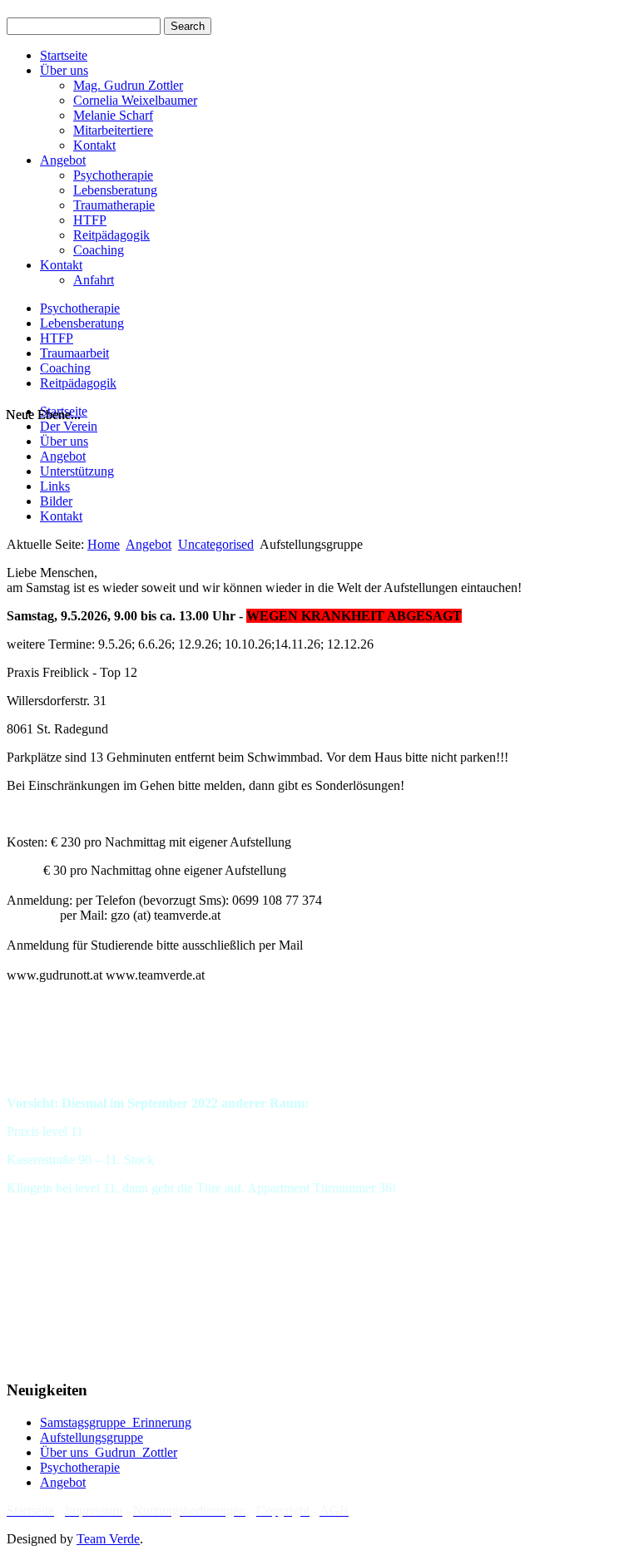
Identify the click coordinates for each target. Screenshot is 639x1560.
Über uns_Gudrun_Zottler (108, 1452)
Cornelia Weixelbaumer (135, 100)
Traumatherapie (114, 205)
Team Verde (108, 1539)
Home (103, 544)
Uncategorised (216, 544)
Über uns (64, 70)
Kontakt (94, 145)
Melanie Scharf (113, 115)
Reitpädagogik (111, 235)
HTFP (89, 220)
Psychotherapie (113, 175)
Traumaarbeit (74, 353)
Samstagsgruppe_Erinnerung (115, 1422)
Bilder (56, 501)
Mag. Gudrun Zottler (128, 85)
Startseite (63, 55)
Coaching (98, 250)
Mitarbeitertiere (113, 130)
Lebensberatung (115, 190)
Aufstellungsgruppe (91, 1437)
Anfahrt (93, 280)
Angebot (63, 160)
